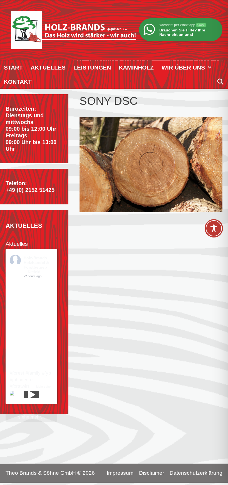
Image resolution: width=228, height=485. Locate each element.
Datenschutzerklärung (196, 473)
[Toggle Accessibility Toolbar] (213, 228)
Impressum (120, 473)
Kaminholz (136, 67)
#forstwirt (19, 386)
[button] (210, 67)
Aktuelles (48, 67)
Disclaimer (151, 473)
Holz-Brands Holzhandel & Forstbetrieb (36, 262)
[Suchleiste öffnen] (220, 82)
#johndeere (21, 379)
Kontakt (18, 81)
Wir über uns (183, 67)
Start (13, 67)
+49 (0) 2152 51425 (30, 190)
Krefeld (34, 271)
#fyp (46, 373)
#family (33, 373)
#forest (17, 373)
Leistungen (92, 67)
